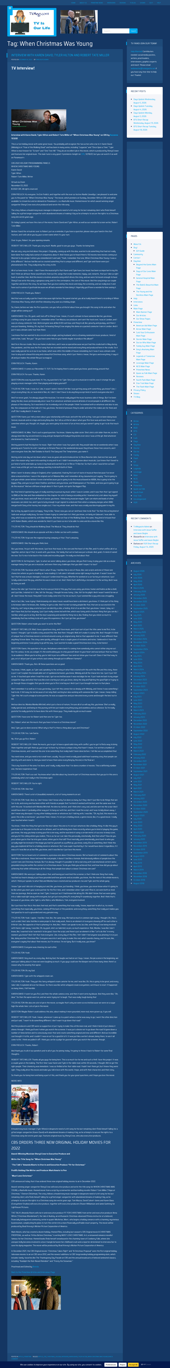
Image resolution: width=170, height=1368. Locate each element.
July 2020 (137, 818)
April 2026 (137, 584)
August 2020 (138, 815)
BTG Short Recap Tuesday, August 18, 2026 (144, 128)
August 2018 (138, 883)
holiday (58, 1357)
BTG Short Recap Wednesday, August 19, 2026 (145, 121)
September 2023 (140, 689)
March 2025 (138, 628)
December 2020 (140, 801)
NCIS (135, 478)
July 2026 (137, 574)
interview (64, 1357)
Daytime (137, 261)
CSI (134, 434)
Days (135, 441)
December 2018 (140, 873)
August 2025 (138, 611)
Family (136, 455)
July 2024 (137, 656)
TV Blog (133, 2)
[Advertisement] (127, 14)
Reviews (123, 2)
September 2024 (140, 649)
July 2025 (137, 615)
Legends (137, 468)
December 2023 (140, 679)
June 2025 (137, 618)
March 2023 (138, 710)
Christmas (51, 1357)
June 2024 (137, 659)
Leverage (137, 472)
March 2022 (138, 750)
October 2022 (139, 727)
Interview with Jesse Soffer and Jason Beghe (145, 531)
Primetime (27, 1357)
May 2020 (137, 825)
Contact (136, 257)
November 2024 (140, 642)
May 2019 (137, 863)
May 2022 (137, 744)
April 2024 (137, 666)
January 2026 (139, 594)
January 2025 (139, 635)
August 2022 (138, 734)
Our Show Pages (143, 318)
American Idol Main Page (146, 325)
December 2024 (140, 639)
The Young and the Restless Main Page (144, 293)
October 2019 (139, 849)
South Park (138, 492)
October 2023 (139, 686)
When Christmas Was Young (98, 1357)
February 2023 (139, 713)
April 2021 (137, 788)
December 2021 (140, 761)
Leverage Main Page (145, 363)
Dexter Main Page (144, 339)
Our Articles (141, 315)
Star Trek (137, 495)
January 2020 (139, 839)
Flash (135, 458)
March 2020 (138, 832)
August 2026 (138, 571)
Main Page (138, 308)
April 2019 (137, 866)
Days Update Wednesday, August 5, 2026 (144, 101)
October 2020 (139, 808)
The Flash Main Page (145, 386)
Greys (135, 465)
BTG (135, 431)
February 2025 (139, 632)
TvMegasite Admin (42, 59)
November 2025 (140, 601)
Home (73, 2)
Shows (142, 2)
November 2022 (140, 723)
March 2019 (138, 869)
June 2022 (137, 740)
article (40, 1357)
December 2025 (140, 598)
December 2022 (140, 720)
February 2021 (139, 795)
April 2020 (137, 829)
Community (138, 254)
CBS (83, 154)
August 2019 (138, 856)
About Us (83, 2)
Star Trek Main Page (145, 383)
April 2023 (137, 706)
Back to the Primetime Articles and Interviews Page (33, 1272)
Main (135, 475)
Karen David (73, 1357)
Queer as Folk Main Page (146, 373)
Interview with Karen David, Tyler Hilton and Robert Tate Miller (60, 55)
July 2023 (137, 696)
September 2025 (140, 608)
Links (135, 305)
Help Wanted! (136, 51)
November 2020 (140, 805)
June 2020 (137, 822)
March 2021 (138, 791)
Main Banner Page (144, 312)
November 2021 (140, 764)
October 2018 (139, 880)
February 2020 (139, 835)
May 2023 (137, 703)
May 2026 (137, 581)
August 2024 (139, 652)
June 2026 (137, 577)
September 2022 (140, 730)
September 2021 (140, 771)
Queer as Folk (139, 489)
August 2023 (138, 693)
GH (134, 461)
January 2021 (139, 798)
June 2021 (137, 781)
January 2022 (139, 757)
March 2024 (138, 669)
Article (21, 1357)
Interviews (111, 2)
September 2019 (140, 852)
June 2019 (137, 859)
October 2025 (139, 605)
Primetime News (97, 2)
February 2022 (139, 754)
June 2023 (137, 700)
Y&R (135, 502)
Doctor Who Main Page (146, 342)
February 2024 (139, 673)
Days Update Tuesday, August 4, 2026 (143, 107)
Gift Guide (140, 251)
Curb (135, 438)
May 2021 (137, 784)
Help (159, 2)
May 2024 (137, 662)
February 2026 (139, 591)
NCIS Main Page (143, 366)
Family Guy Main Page (145, 346)
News (135, 482)
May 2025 (137, 622)
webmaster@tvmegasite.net (143, 68)
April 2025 (137, 625)
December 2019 (140, 842)
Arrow (136, 421)
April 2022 (137, 747)
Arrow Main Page (143, 329)
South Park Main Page (145, 380)
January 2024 (139, 676)
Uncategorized (139, 499)
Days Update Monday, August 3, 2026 (142, 114)
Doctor (136, 451)
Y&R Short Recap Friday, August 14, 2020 (145, 545)
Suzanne (114, 135)
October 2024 (139, 645)
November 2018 (140, 876)
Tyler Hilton (82, 1357)
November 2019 (140, 846)
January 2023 (139, 717)
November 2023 (140, 683)
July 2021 (137, 778)
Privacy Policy (139, 390)
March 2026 (138, 588)
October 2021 (139, 767)
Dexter (136, 448)
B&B (135, 427)
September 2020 (140, 812)
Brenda (36, 1266)
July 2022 (137, 737)
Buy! (151, 2)
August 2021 (138, 774)
